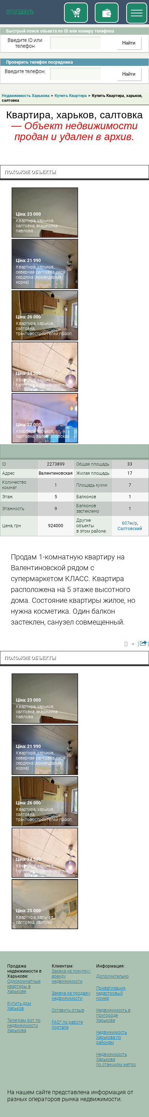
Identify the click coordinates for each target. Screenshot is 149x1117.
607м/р (129, 523)
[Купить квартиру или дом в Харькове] (76, 13)
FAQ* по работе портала (67, 1025)
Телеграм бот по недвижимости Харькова (24, 1025)
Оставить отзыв (68, 1010)
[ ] (126, 644)
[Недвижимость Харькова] (19, 13)
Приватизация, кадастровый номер (111, 993)
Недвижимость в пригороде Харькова (113, 1015)
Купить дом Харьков (19, 1006)
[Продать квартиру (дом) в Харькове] (107, 13)
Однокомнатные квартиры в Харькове (24, 986)
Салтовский (130, 528)
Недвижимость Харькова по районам (111, 1037)
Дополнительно (112, 976)
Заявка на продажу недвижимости (71, 996)
